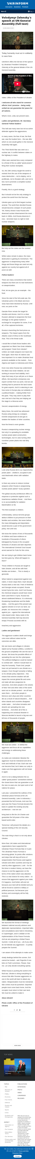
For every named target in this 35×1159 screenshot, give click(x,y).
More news (17, 1045)
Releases (21, 1098)
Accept (17, 1156)
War (6, 1087)
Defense (7, 1102)
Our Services (9, 1136)
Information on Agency (9, 1125)
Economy (7, 1097)
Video (20, 1092)
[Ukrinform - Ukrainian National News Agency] (17, 3)
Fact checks (8, 1099)
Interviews (22, 1087)
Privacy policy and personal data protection (10, 1141)
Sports (7, 1110)
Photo (20, 1089)
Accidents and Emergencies (9, 1116)
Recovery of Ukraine (8, 1090)
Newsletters (17, 7)
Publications (22, 1084)
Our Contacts (9, 1129)
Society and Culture (8, 1106)
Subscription (8, 7)
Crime (6, 1112)
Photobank (25, 7)
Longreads (22, 1095)
